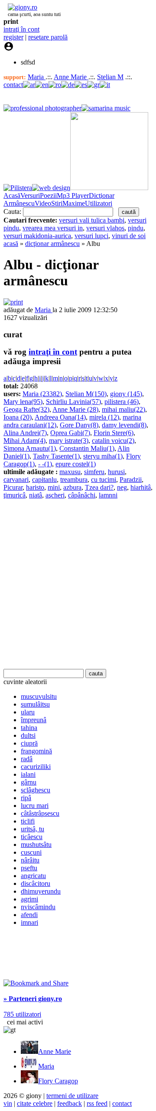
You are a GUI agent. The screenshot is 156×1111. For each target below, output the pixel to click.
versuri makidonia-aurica (37, 235)
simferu (94, 471)
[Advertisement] (78, 584)
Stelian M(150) (86, 393)
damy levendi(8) (124, 425)
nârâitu (30, 860)
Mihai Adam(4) (24, 440)
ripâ (26, 797)
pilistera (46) (121, 401)
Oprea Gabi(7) (70, 432)
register (13, 37)
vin (7, 1103)
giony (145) (126, 393)
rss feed (97, 1103)
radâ (26, 758)
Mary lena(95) (22, 401)
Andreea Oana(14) (60, 417)
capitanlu (44, 479)
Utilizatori (98, 203)
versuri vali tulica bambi (91, 220)
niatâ (35, 495)
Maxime (73, 203)
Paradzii (131, 479)
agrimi (29, 899)
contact (13, 84)
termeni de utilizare (72, 1095)
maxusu (70, 471)
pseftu (29, 868)
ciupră (29, 743)
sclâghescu (35, 790)
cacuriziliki (36, 766)
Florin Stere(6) (113, 432)
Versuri (30, 195)
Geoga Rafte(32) (26, 409)
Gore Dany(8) (79, 425)
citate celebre (34, 1103)
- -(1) (45, 464)
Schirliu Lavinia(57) (73, 401)
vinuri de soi (129, 235)
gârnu (28, 782)
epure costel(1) (75, 464)
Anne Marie (71, 77)
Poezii (48, 195)
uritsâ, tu (32, 829)
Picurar (13, 487)
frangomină (36, 751)
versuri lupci (91, 235)
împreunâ (33, 719)
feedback (69, 1103)
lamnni (108, 495)
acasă (10, 243)
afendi (29, 914)
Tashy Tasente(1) (56, 456)
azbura (72, 487)
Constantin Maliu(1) (86, 448)
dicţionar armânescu (52, 243)
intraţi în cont (21, 29)
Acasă (11, 195)
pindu (135, 228)
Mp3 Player (73, 195)
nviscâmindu (38, 907)
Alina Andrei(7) (25, 432)
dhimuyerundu (41, 891)
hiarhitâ (140, 487)
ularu (28, 712)
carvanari (16, 479)
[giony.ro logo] (20, 7)
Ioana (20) (17, 417)
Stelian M (110, 77)
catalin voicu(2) (113, 440)
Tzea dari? (99, 487)
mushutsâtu (36, 844)
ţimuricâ (14, 495)
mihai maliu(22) (123, 409)
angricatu (33, 875)
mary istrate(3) (68, 440)
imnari (29, 922)
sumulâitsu (35, 704)
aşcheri (55, 495)
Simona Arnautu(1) (29, 448)
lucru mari (35, 805)
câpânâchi (81, 495)
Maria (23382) (42, 393)
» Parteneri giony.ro (32, 998)
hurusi (116, 471)
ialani (28, 774)
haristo (35, 487)
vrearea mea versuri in (53, 228)
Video (43, 203)
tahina (29, 727)
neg (122, 487)
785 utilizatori (22, 1014)
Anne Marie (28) (75, 409)
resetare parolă (48, 37)
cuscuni (31, 852)
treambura (74, 479)
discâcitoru (35, 883)
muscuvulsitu (39, 696)
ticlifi (28, 821)
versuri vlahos (105, 228)
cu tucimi (103, 479)
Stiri (56, 203)
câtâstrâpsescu (40, 813)
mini (54, 487)
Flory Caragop (58, 1081)
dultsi (28, 735)
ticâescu (31, 836)
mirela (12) (104, 417)
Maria (37, 77)
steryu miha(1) (103, 456)
